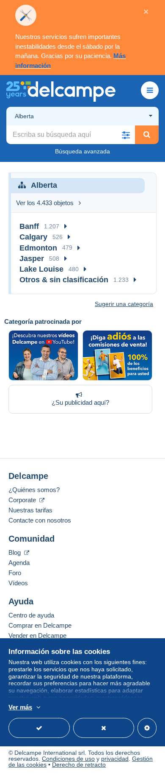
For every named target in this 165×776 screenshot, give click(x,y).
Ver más (20, 707)
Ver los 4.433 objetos (45, 202)
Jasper (31, 258)
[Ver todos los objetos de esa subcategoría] (65, 226)
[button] (125, 134)
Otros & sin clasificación (63, 279)
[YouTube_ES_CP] (43, 355)
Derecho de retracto (79, 764)
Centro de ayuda (31, 615)
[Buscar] (147, 134)
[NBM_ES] (117, 355)
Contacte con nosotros (39, 520)
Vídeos (18, 583)
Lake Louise (41, 269)
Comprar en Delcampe (40, 625)
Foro (14, 572)
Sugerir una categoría (124, 303)
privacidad (115, 758)
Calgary (33, 237)
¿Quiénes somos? (34, 489)
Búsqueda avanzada (82, 151)
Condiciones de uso (68, 758)
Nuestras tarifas (30, 510)
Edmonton (38, 248)
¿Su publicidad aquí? (80, 402)
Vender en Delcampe (37, 635)
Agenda (19, 562)
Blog (15, 552)
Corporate (23, 499)
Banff (29, 226)
